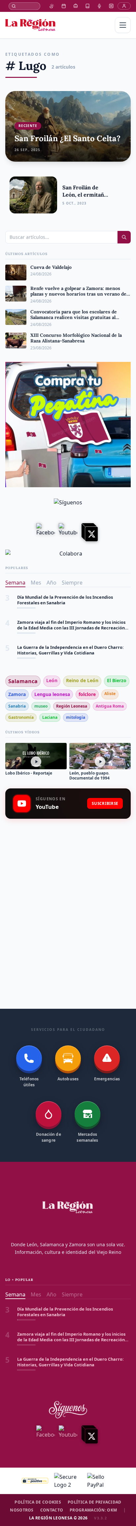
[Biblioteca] (87, 6)
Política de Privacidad (94, 1502)
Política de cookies (38, 1502)
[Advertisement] (68, 898)
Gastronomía (21, 717)
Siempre (72, 582)
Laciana (49, 717)
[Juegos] (111, 6)
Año (51, 582)
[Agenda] (63, 6)
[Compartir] (120, 195)
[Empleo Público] (75, 6)
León (51, 680)
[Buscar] (24, 6)
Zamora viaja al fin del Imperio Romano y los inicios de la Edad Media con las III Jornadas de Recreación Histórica (71, 625)
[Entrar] (124, 6)
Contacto (51, 1510)
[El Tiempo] (51, 6)
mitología (75, 717)
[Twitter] (90, 532)
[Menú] (123, 25)
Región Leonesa (71, 706)
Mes (36, 582)
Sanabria (17, 706)
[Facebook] (45, 532)
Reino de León (82, 680)
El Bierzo (116, 680)
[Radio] (99, 6)
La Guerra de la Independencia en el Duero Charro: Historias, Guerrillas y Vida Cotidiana (70, 650)
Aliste (110, 693)
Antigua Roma (110, 706)
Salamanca (23, 681)
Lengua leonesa (52, 694)
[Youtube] (68, 532)
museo (41, 706)
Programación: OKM (93, 1510)
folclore (87, 694)
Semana (15, 582)
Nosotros (21, 1510)
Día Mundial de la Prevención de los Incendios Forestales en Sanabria (65, 600)
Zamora (17, 694)
